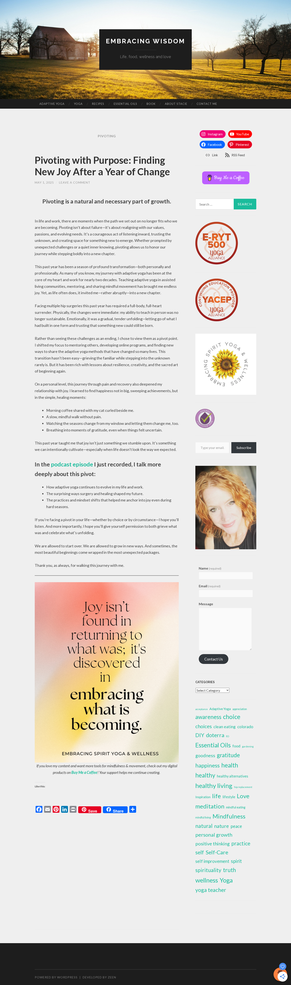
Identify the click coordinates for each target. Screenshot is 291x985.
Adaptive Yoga (52, 103)
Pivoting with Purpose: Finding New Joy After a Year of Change (102, 165)
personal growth (213, 835)
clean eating (224, 726)
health (229, 765)
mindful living (203, 817)
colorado (245, 726)
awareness (208, 716)
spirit (236, 861)
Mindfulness (229, 816)
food (236, 746)
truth (229, 870)
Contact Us (213, 659)
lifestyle (229, 797)
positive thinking (212, 843)
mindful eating (235, 807)
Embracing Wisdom (145, 41)
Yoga (78, 103)
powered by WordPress (56, 977)
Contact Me (207, 103)
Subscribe (243, 448)
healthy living (213, 785)
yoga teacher (210, 890)
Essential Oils (125, 103)
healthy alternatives (232, 776)
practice (240, 843)
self (199, 852)
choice (231, 716)
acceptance (201, 709)
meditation (209, 806)
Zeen (112, 977)
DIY (199, 735)
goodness (205, 755)
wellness (206, 880)
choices (203, 726)
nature (221, 826)
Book (151, 103)
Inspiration (202, 797)
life (216, 795)
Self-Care (217, 852)
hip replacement (243, 787)
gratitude (228, 755)
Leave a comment (74, 182)
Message (206, 604)
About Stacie (176, 103)
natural (203, 826)
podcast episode (72, 464)
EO (227, 736)
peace (236, 826)
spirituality (208, 870)
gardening (248, 746)
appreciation (239, 709)
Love (243, 795)
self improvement (212, 861)
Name (210, 568)
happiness (207, 765)
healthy (205, 775)
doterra (215, 735)
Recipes (98, 103)
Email (209, 586)
